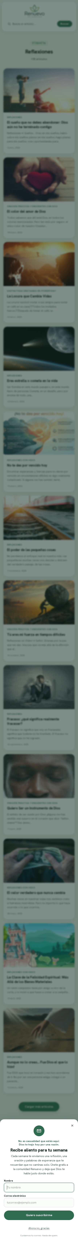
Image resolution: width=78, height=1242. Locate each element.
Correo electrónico (15, 1196)
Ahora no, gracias (39, 1228)
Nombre (8, 1181)
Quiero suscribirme (39, 1215)
